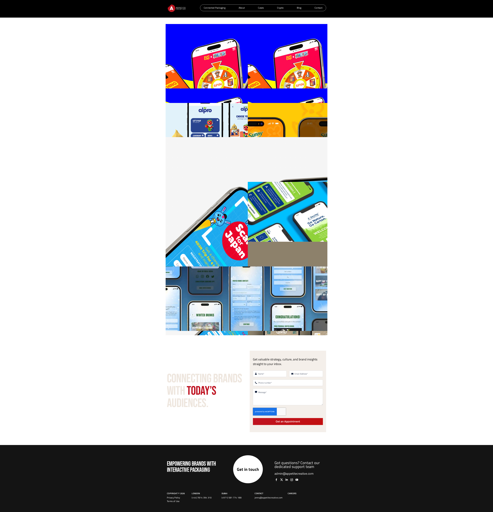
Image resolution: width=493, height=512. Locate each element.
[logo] (176, 5)
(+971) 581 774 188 (231, 497)
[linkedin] (287, 479)
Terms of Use (173, 501)
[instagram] (291, 479)
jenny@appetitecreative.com (268, 497)
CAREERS (292, 493)
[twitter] (281, 479)
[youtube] (297, 479)
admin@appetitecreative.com (294, 473)
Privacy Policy (173, 497)
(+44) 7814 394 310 (202, 497)
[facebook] (276, 479)
